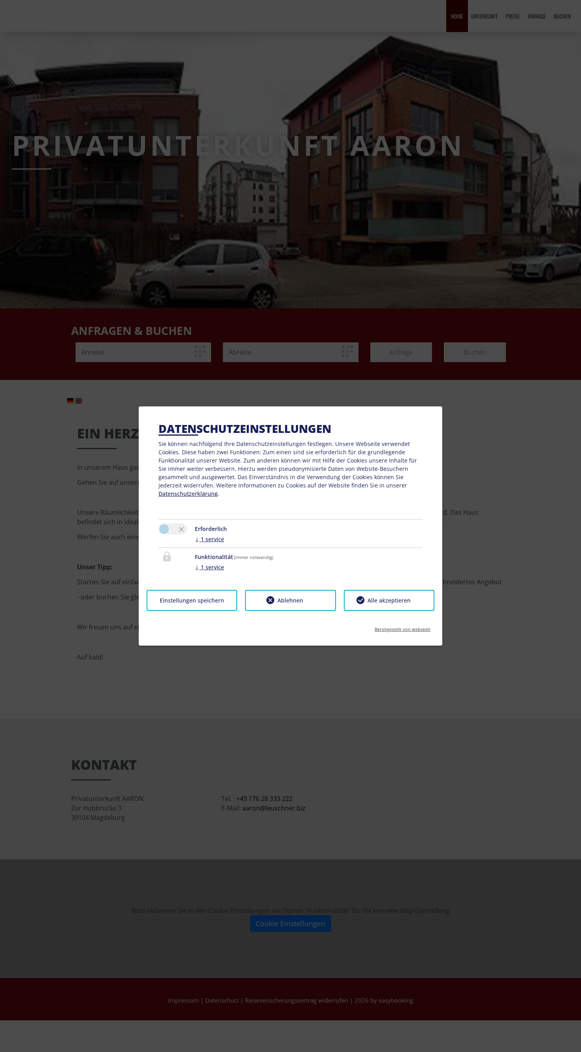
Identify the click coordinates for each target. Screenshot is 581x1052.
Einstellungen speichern (192, 600)
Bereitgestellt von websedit (402, 626)
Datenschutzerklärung (188, 493)
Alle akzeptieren (389, 600)
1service (209, 539)
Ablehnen (290, 600)
